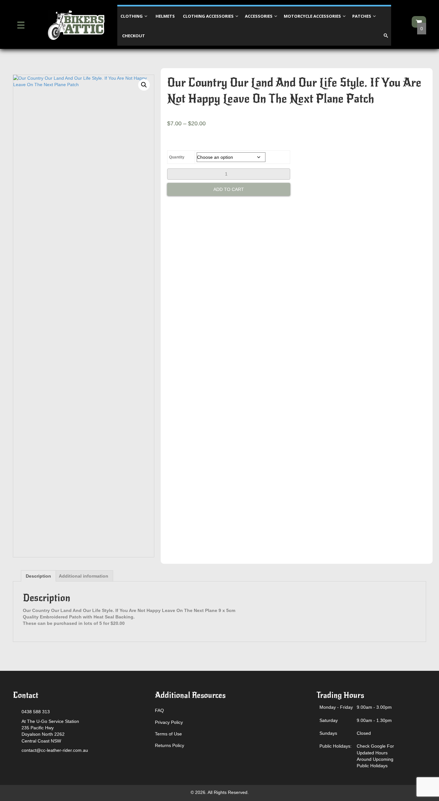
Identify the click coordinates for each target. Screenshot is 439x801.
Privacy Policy (169, 722)
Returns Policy (169, 745)
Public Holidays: (335, 746)
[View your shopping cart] (419, 22)
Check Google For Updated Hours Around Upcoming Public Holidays (375, 755)
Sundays (328, 733)
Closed (364, 733)
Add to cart (228, 189)
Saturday (328, 720)
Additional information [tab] (83, 576)
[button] (144, 85)
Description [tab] (38, 576)
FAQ (159, 710)
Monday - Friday (336, 707)
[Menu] (21, 25)
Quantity (176, 157)
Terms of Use (168, 733)
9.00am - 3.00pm (374, 707)
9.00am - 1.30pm (374, 720)
